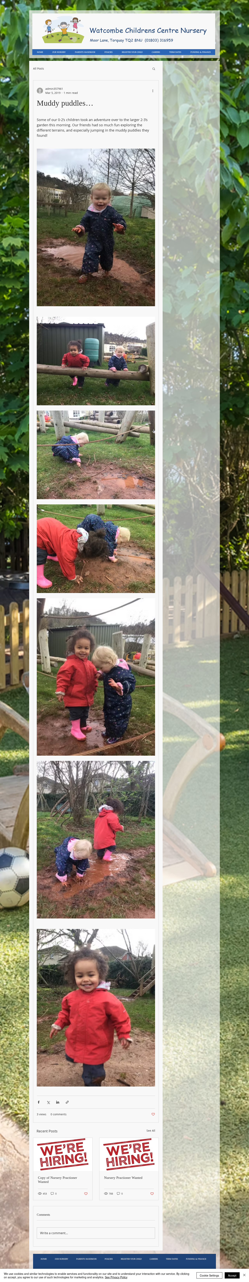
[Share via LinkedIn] (58, 1102)
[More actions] (152, 90)
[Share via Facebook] (38, 1102)
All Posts (38, 68)
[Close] (244, 1275)
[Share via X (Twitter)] (48, 1102)
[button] (154, 68)
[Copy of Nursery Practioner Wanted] (62, 1154)
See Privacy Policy (116, 1277)
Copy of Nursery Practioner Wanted (57, 1180)
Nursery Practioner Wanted (123, 1178)
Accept (232, 1275)
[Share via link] (67, 1102)
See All (150, 1130)
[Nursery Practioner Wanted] (129, 1154)
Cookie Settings (209, 1275)
